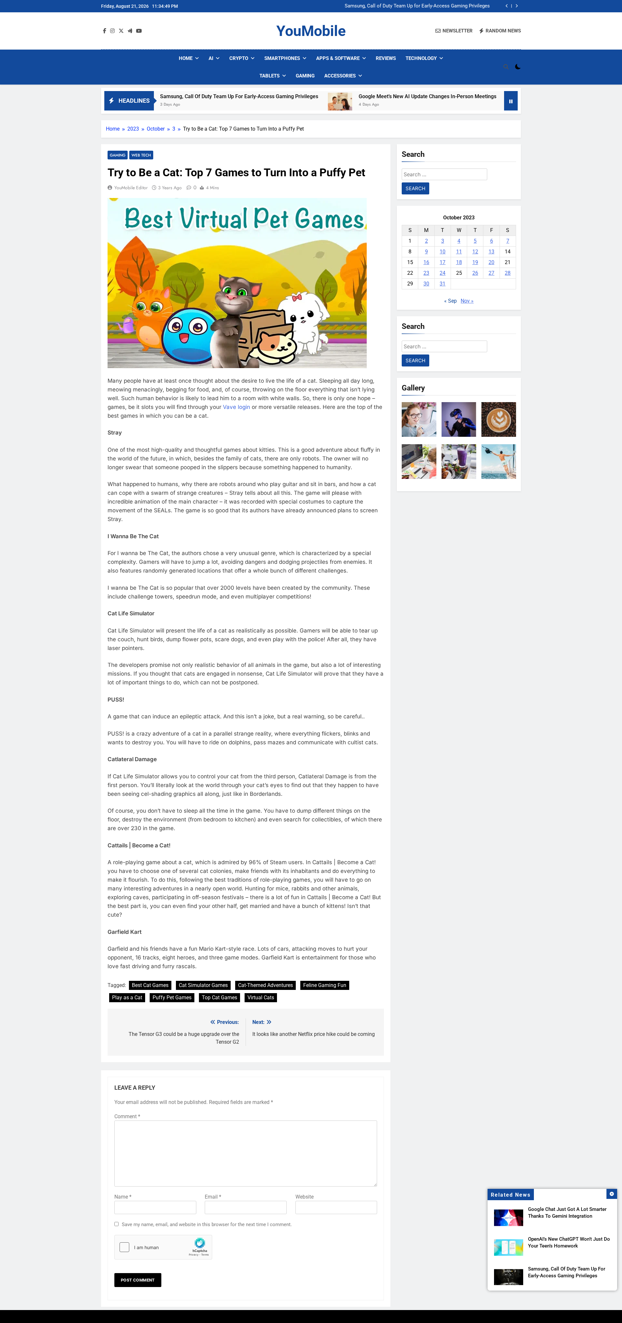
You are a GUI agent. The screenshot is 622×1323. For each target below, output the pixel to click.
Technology (421, 58)
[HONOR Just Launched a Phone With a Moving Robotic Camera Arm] (461, 105)
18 (459, 262)
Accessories (340, 76)
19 (475, 262)
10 (442, 252)
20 (491, 262)
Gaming (305, 76)
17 (442, 262)
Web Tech (141, 155)
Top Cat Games (219, 997)
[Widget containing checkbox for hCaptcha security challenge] (163, 1247)
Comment (127, 1116)
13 (491, 252)
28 (508, 273)
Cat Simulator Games (203, 985)
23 (426, 273)
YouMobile (311, 31)
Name (123, 1197)
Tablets (269, 76)
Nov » (467, 301)
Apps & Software (338, 58)
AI (211, 58)
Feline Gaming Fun (324, 985)
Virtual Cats (261, 997)
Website (304, 1197)
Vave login (236, 407)
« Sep (450, 301)
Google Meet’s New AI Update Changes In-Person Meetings (426, 6)
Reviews (386, 58)
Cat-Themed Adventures (265, 985)
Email (213, 1197)
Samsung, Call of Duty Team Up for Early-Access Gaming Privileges (182, 96)
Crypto (238, 58)
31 (442, 284)
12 (475, 252)
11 (459, 252)
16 (426, 262)
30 (426, 284)
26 (475, 273)
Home (185, 58)
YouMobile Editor (131, 187)
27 (491, 273)
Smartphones (282, 58)
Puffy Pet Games (172, 997)
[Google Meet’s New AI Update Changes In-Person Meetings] (283, 105)
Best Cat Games (150, 985)
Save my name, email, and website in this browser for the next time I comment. (207, 1224)
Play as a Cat (127, 997)
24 (442, 273)
